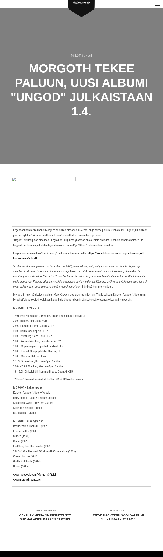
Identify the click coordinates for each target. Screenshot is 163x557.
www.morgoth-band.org (27, 479)
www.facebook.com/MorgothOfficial (34, 474)
